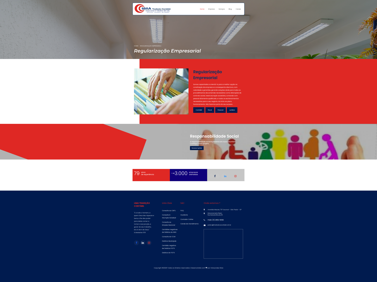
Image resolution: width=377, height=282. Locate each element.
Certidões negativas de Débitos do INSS (170, 230)
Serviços (222, 9)
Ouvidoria (184, 215)
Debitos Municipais (169, 241)
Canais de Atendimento (189, 224)
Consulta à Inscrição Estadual (169, 216)
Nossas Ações (197, 148)
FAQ (182, 210)
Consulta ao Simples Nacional (168, 223)
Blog (230, 9)
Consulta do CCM (168, 237)
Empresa (211, 9)
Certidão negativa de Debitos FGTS (169, 246)
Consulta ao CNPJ (169, 210)
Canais (238, 9)
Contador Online (186, 219)
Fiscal (210, 110)
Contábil (199, 110)
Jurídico (232, 110)
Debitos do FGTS (168, 253)
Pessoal (220, 110)
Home (202, 9)
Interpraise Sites (217, 268)
